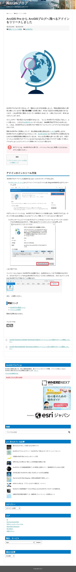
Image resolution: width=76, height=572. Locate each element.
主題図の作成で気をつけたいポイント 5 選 (25, 456)
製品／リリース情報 (15, 29)
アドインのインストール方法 (17, 160)
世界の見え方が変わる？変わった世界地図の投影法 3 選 (29, 462)
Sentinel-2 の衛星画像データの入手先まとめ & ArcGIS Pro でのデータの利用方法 (36, 489)
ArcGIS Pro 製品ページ (17, 307)
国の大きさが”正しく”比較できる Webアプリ (26, 445)
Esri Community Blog (13, 522)
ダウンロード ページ (17, 182)
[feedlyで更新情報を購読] (8, 325)
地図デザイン (10, 531)
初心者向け (10, 529)
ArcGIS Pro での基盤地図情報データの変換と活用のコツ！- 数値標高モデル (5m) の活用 (38, 467)
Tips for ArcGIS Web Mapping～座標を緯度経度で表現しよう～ (31, 478)
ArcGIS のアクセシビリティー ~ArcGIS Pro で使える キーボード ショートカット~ (37, 451)
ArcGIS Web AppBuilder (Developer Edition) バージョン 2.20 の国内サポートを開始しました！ (39, 347)
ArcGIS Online (42, 134)
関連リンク (14, 162)
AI (7, 519)
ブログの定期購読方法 (11, 373)
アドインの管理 (15, 310)
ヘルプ (52, 131)
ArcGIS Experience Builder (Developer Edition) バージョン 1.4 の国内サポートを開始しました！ (40, 340)
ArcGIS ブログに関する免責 (14, 377)
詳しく (36, 370)
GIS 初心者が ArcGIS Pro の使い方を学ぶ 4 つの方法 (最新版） (31, 472)
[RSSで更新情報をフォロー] (11, 325)
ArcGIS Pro (28, 29)
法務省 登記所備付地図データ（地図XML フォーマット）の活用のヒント (34, 494)
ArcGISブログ (17, 3)
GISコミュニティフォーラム (15, 524)
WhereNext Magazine (13, 526)
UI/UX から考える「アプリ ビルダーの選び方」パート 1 (29, 483)
